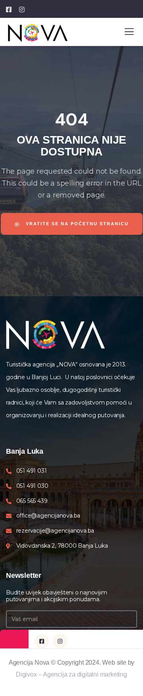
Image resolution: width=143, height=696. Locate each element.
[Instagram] (60, 641)
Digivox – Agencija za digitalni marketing (71, 674)
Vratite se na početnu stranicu (76, 223)
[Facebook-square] (42, 641)
